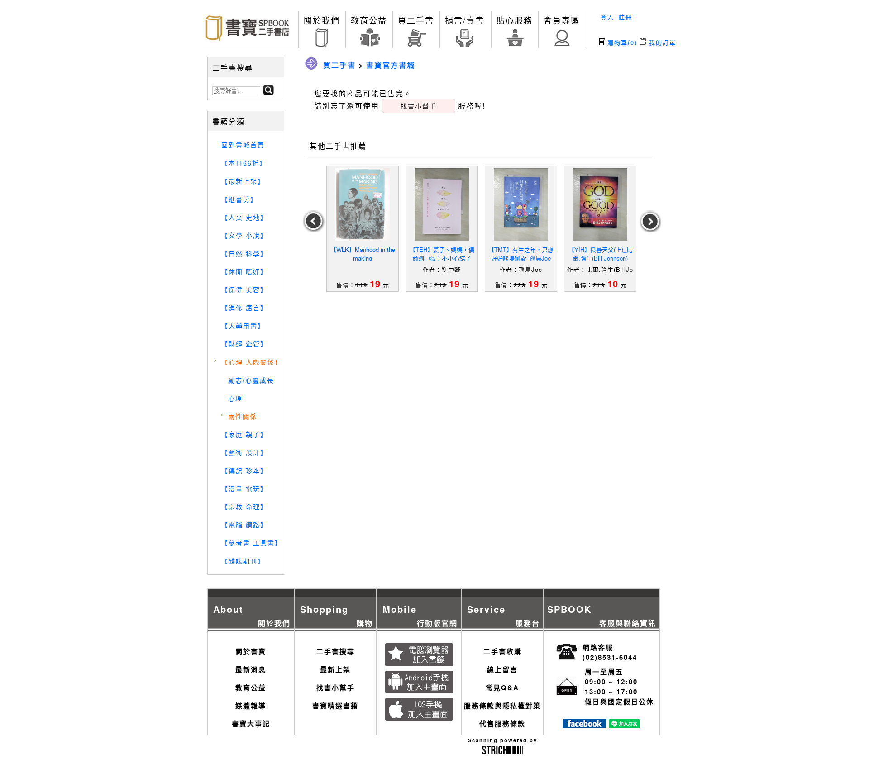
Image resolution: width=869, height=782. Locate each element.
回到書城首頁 (243, 144)
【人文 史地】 (244, 217)
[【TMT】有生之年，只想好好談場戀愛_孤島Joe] (521, 204)
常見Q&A (502, 687)
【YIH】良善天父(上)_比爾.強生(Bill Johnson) (600, 253)
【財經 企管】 (244, 343)
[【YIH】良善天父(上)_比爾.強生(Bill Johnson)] (600, 204)
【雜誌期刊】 (243, 560)
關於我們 (322, 20)
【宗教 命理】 (244, 506)
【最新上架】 (243, 180)
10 (612, 283)
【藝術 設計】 (244, 452)
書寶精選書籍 (335, 706)
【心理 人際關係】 (251, 361)
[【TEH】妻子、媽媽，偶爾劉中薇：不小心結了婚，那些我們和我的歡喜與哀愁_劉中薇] (441, 204)
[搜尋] (268, 92)
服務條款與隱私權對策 (502, 706)
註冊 (625, 17)
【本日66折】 (244, 162)
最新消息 (250, 669)
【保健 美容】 (244, 289)
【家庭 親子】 (244, 434)
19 (375, 283)
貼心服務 (515, 20)
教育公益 (369, 20)
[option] (362, 229)
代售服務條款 (502, 724)
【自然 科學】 (244, 253)
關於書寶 (250, 651)
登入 (607, 17)
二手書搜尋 (335, 651)
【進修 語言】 (244, 307)
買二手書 (416, 20)
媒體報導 (250, 706)
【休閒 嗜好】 (244, 271)
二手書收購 (502, 651)
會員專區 (562, 20)
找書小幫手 (335, 687)
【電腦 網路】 (244, 524)
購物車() (621, 42)
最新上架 (335, 669)
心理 (235, 398)
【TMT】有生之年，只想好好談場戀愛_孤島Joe (521, 253)
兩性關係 (242, 416)
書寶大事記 (251, 724)
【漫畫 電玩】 (244, 488)
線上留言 (502, 669)
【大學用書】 (243, 325)
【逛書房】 (239, 199)
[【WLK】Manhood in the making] (362, 204)
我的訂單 (661, 42)
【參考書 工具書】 (251, 542)
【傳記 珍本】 (244, 470)
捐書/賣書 (464, 20)
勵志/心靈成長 (251, 379)
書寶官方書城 (390, 65)
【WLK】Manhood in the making (362, 253)
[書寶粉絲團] (584, 725)
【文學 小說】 (244, 235)
